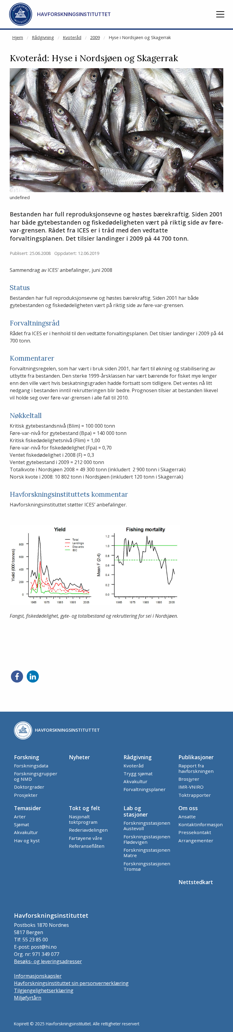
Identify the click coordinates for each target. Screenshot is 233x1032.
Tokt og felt (84, 808)
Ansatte (187, 816)
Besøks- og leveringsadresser (48, 961)
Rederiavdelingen (88, 830)
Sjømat (21, 824)
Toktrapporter (194, 795)
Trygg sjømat (138, 773)
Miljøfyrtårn (27, 997)
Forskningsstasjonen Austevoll (146, 825)
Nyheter (79, 757)
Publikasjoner (196, 757)
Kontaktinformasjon (200, 824)
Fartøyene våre (85, 838)
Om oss (188, 808)
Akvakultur (135, 781)
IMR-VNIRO (191, 787)
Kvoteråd (72, 37)
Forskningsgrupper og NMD (35, 776)
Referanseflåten (86, 846)
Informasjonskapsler (38, 976)
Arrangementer (195, 840)
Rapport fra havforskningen (196, 768)
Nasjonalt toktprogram (83, 819)
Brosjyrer (188, 779)
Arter (20, 816)
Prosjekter (26, 795)
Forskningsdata (31, 766)
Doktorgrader (29, 787)
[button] (220, 14)
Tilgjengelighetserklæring (43, 990)
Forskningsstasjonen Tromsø (146, 866)
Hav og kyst (27, 840)
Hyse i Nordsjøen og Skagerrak (140, 37)
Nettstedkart (195, 882)
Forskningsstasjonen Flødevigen (146, 839)
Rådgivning (43, 37)
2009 (95, 37)
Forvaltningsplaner (144, 789)
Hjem (17, 37)
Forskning (26, 757)
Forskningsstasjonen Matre (146, 852)
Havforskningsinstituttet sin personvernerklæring (71, 983)
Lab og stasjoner (135, 811)
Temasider (27, 808)
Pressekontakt (194, 832)
